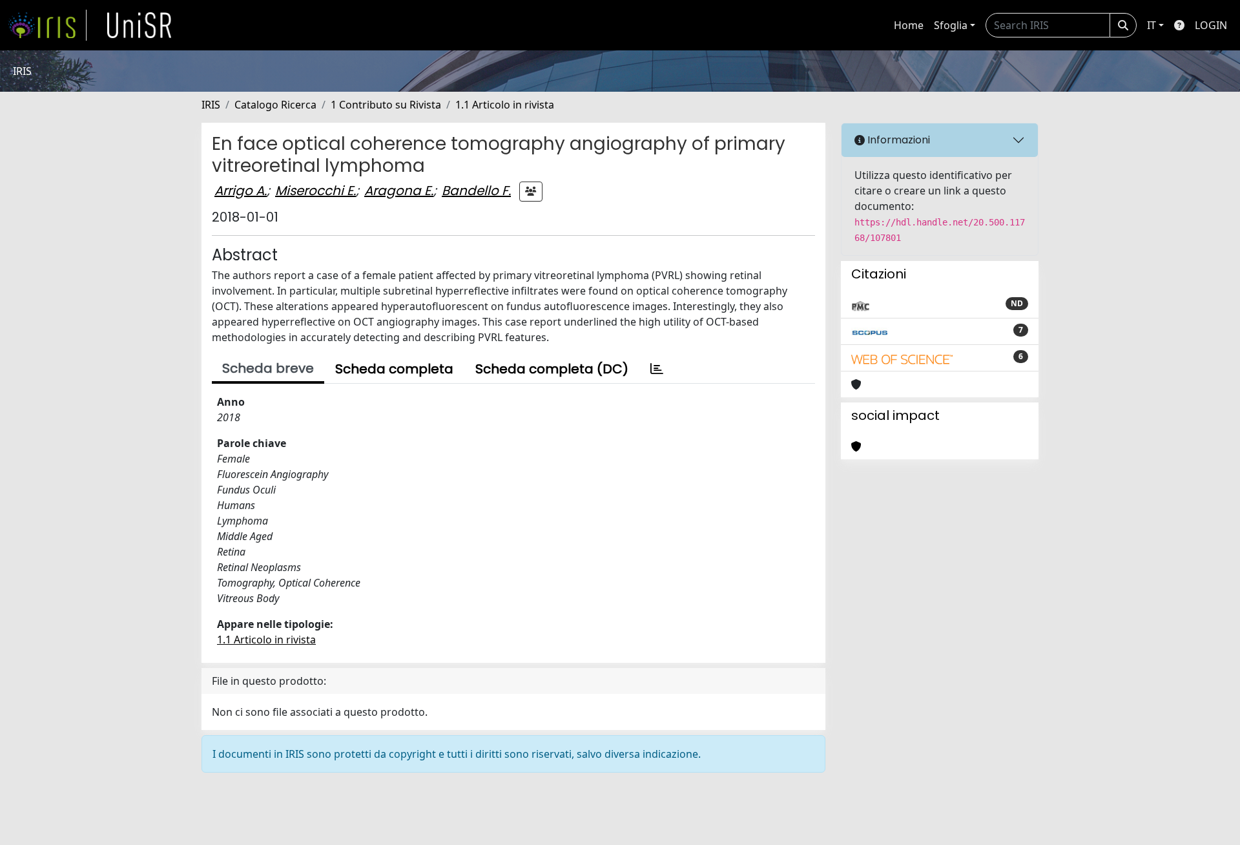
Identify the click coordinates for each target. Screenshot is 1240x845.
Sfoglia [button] (950, 25)
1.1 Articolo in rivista (504, 105)
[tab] (656, 368)
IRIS (211, 105)
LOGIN (1211, 25)
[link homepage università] (139, 25)
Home (909, 25)
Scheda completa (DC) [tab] (551, 369)
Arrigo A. (240, 191)
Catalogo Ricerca (275, 105)
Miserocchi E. (315, 191)
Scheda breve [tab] (268, 368)
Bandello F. (476, 191)
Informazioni (897, 139)
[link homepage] (47, 25)
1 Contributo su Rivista (386, 105)
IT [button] (1151, 25)
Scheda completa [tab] (394, 369)
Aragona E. (398, 191)
